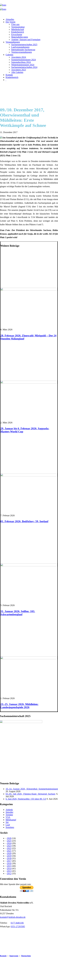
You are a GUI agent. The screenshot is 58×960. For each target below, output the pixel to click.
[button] (29, 290)
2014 (9, 868)
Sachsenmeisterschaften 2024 (24, 67)
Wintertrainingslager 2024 (22, 65)
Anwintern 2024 (18, 57)
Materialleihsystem (19, 37)
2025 (9, 841)
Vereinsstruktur (18, 27)
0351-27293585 (18, 926)
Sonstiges (10, 827)
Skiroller (9, 812)
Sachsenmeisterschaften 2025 (24, 44)
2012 (9, 873)
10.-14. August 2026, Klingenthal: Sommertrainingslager (32, 789)
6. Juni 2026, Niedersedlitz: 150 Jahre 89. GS (26, 799)
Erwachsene (16, 34)
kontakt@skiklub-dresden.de (12, 917)
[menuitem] (32, 19)
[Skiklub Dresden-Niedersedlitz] (29, 8)
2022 (9, 848)
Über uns (15, 24)
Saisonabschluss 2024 (21, 62)
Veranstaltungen (13, 42)
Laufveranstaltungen (20, 47)
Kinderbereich (17, 32)
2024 (9, 843)
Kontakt (9, 75)
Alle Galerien (17, 72)
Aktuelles (10, 19)
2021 (9, 851)
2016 (9, 863)
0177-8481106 (17, 923)
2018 (9, 858)
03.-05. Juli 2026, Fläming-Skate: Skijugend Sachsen (30, 794)
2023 (9, 846)
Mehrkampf (11, 820)
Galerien (9, 54)
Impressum (13, 956)
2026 (9, 838)
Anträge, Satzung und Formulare (25, 39)
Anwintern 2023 (18, 70)
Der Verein (10, 22)
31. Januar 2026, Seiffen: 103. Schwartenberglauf (17, 613)
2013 (9, 871)
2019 (9, 856)
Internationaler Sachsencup (23, 49)
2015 (9, 866)
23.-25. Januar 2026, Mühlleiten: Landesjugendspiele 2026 (19, 706)
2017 (9, 861)
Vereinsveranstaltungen (21, 52)
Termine (9, 815)
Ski (7, 822)
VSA (8, 817)
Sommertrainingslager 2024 (23, 59)
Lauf (8, 825)
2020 (9, 853)
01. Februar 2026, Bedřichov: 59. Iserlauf (24, 521)
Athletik (9, 809)
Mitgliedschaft (17, 29)
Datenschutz (26, 956)
